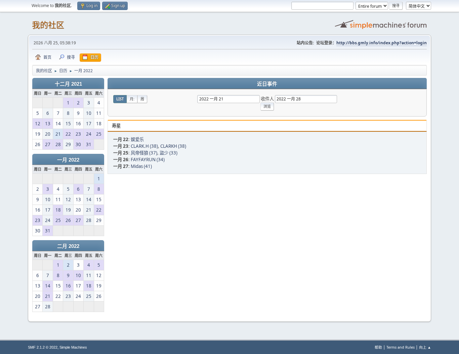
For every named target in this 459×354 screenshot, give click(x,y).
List (120, 98)
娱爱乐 (137, 139)
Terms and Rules (400, 347)
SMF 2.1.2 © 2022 (42, 347)
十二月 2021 (68, 84)
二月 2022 (68, 246)
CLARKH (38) (173, 146)
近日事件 (267, 84)
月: (132, 98)
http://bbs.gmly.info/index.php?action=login (381, 43)
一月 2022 (68, 160)
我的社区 (48, 25)
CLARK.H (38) (144, 146)
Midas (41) (141, 166)
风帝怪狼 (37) (144, 153)
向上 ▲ (425, 347)
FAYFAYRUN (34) (148, 160)
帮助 (378, 347)
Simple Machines (73, 347)
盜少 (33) (168, 153)
